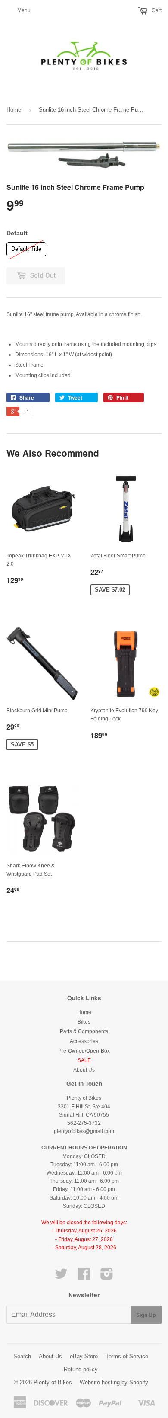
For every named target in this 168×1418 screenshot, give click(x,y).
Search (22, 1356)
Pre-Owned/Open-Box (84, 1051)
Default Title (26, 247)
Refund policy (81, 1369)
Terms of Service (127, 1356)
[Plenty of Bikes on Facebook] (84, 1277)
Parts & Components (84, 1031)
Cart (156, 10)
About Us (84, 1070)
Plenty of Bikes (53, 1382)
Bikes (84, 1022)
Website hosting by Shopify (114, 1382)
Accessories (84, 1041)
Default (17, 233)
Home (13, 109)
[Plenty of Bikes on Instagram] (106, 1277)
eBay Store (84, 1356)
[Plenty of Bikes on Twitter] (61, 1277)
